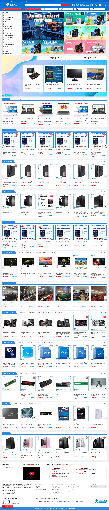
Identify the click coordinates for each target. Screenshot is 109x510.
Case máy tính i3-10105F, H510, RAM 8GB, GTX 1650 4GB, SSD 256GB (27, 243)
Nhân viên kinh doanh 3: (56, 471)
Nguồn (6, 46)
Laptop (6, 12)
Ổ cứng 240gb (30, 403)
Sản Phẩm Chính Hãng (51, 9)
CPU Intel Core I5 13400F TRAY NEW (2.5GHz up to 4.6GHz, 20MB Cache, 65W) (45, 363)
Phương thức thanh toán (72, 487)
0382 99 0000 (54, 476)
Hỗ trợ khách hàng (72, 484)
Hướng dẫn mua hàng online (73, 486)
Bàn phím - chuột (8, 53)
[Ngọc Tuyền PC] (11, 6)
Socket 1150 (43, 342)
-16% (34, 226)
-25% (87, 377)
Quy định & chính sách (32, 9)
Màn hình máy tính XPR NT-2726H (44, 84)
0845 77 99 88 (54, 473)
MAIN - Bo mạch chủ (9, 35)
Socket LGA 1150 (31, 312)
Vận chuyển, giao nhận (56, 489)
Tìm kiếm (66, 5)
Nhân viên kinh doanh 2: (84, 468)
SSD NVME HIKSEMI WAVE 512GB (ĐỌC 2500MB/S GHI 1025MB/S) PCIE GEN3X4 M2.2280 (45, 424)
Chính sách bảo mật (55, 491)
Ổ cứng (6, 42)
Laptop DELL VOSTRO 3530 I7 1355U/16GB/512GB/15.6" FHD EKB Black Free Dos (28, 120)
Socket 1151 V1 (51, 342)
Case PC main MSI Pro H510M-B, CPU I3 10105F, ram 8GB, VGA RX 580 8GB (45, 151)
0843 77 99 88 (81, 473)
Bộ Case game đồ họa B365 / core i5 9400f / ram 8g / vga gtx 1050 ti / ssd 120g (45, 212)
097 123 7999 (61, 465)
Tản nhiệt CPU (8, 48)
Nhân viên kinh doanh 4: (84, 471)
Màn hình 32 (21, 252)
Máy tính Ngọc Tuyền (9, 467)
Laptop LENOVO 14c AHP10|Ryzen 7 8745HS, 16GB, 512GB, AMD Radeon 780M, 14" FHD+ (63, 120)
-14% (16, 165)
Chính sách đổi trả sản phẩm (57, 492)
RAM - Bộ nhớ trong (9, 39)
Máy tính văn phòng (9, 14)
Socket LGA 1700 (58, 312)
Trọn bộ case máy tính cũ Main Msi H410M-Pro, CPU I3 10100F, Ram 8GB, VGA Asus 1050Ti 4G (98, 212)
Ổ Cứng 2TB (15, 403)
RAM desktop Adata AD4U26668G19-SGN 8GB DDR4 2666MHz (80, 394)
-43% (34, 377)
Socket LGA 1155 (22, 312)
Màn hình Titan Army (29, 252)
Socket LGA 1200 (49, 312)
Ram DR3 (21, 373)
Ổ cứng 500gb (38, 403)
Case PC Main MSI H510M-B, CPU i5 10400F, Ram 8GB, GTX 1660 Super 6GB (28, 151)
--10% (16, 226)
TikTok (37, 465)
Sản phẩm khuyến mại (89, 58)
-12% (104, 437)
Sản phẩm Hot (20, 58)
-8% (51, 195)
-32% (69, 437)
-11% (87, 134)
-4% (69, 134)
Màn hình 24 (52, 252)
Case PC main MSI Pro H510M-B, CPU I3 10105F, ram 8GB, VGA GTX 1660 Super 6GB (63, 151)
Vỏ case (6, 51)
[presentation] (24, 79)
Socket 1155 (36, 342)
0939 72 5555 (69, 465)
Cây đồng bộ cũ (8, 19)
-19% (34, 134)
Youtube (26, 465)
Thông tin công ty (12, 1)
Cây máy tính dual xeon (9, 24)
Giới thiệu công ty (39, 486)
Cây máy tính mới (8, 26)
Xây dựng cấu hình (26, 1)
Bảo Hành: (54, 475)
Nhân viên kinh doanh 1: (56, 468)
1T (43, 403)
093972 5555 (81, 469)
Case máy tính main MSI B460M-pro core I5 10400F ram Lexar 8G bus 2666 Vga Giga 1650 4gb (80, 151)
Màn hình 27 (45, 252)
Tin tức (19, 1)
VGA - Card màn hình (9, 44)
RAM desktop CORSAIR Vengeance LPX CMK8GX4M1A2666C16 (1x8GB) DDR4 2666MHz (45, 394)
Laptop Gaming (26, 99)
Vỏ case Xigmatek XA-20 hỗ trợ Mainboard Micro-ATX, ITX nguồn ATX (10, 454)
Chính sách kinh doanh (56, 486)
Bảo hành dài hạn (99, 9)
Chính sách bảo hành (56, 487)
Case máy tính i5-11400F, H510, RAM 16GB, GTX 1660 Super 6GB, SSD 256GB (10, 243)
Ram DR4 (27, 373)
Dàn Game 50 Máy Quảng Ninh (27, 302)
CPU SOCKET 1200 (21, 342)
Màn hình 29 (38, 252)
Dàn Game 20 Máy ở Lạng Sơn (97, 302)
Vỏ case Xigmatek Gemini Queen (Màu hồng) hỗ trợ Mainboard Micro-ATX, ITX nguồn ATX (27, 454)
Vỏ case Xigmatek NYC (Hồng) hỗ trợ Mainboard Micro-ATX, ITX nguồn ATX (45, 454)
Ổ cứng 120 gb (23, 403)
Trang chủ (5, 1)
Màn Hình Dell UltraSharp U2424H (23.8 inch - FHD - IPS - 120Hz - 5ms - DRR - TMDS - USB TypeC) (81, 273)
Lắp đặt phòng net (8, 33)
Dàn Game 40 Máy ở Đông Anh (44, 302)
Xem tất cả (103, 99)
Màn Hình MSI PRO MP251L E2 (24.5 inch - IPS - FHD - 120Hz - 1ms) (44, 273)
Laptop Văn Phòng (17, 99)
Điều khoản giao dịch (40, 487)
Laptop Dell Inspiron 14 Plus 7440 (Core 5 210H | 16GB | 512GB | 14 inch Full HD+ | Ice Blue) (10, 120)
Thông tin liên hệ (39, 491)
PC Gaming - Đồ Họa (9, 17)
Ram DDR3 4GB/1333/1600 (8, 393)
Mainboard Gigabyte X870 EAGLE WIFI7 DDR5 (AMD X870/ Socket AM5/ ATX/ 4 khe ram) (63, 333)
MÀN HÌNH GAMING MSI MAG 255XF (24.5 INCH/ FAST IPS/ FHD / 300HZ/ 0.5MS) (63, 273)
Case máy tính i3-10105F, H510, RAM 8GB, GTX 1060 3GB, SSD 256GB (44, 243)
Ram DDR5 (33, 373)
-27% (16, 134)
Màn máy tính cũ (8, 28)
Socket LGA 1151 (40, 312)
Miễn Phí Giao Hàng (82, 9)
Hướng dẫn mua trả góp (72, 492)
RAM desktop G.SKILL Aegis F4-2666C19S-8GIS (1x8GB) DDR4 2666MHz (27, 394)
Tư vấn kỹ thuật (71, 489)
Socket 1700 (29, 342)
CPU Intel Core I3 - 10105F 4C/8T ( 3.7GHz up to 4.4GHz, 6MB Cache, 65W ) (28, 363)
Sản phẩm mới (54, 58)
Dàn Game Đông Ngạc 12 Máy (64, 84)
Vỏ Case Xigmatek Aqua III (96, 452)
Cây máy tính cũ (8, 21)
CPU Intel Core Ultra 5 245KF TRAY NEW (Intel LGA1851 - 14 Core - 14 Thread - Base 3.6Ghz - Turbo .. (10, 363)
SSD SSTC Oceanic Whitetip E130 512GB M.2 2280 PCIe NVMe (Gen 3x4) (28, 424)
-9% (51, 134)
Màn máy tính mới (8, 30)
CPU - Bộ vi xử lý (8, 37)
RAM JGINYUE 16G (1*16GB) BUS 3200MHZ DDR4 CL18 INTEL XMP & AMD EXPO (98, 394)
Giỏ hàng (103, 5)
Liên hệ (33, 1)
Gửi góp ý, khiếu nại (71, 491)
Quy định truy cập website (41, 489)
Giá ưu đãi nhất (67, 9)
